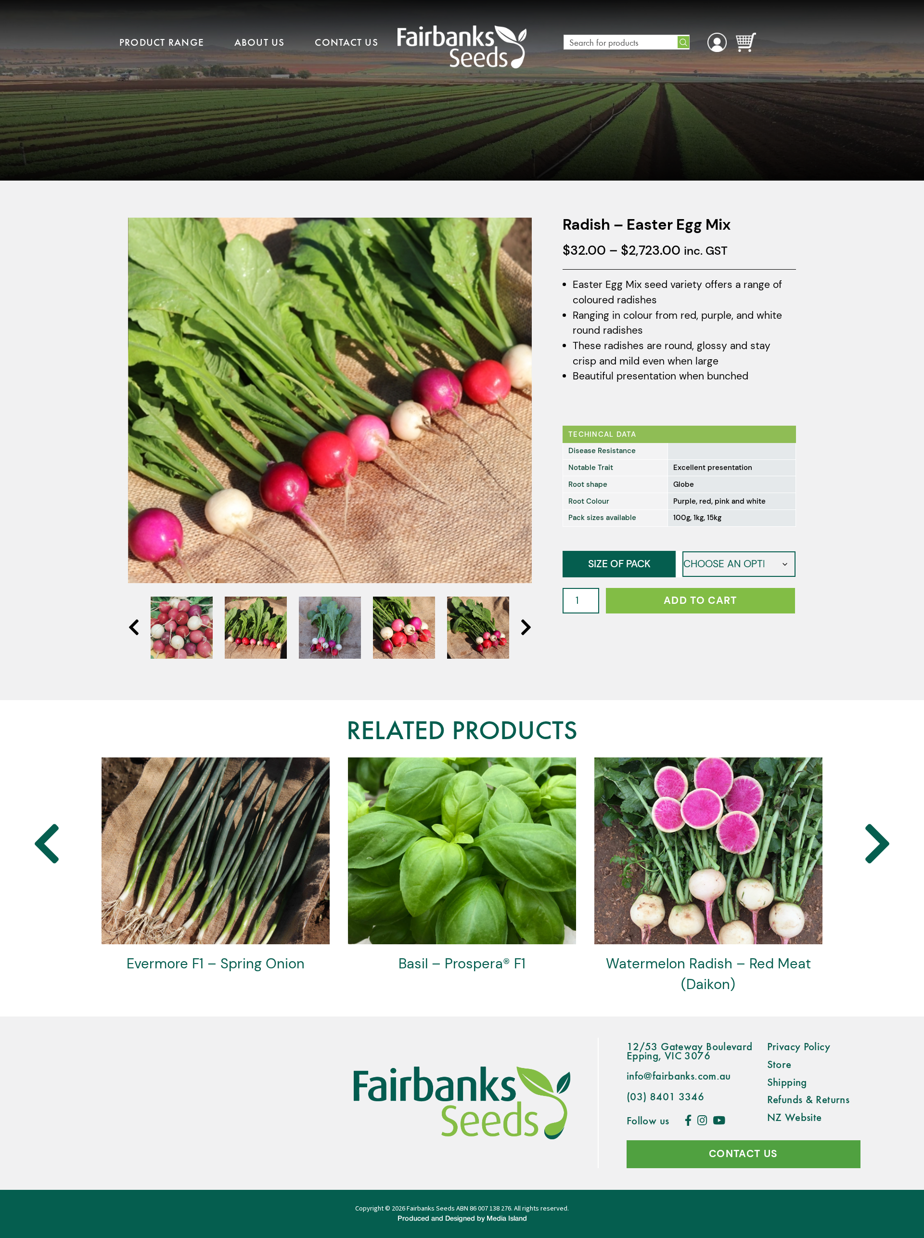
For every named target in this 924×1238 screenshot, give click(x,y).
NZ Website (794, 1116)
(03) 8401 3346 (665, 1096)
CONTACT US (346, 42)
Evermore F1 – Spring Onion (216, 963)
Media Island (507, 1219)
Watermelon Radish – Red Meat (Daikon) (708, 973)
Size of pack (619, 564)
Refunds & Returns (808, 1099)
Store (779, 1063)
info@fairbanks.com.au (679, 1075)
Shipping (787, 1081)
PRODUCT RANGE (161, 42)
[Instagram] (702, 1120)
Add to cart (700, 600)
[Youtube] (719, 1120)
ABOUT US (259, 42)
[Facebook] (688, 1120)
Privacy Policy (798, 1046)
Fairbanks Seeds (431, 1208)
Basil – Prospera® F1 (462, 963)
